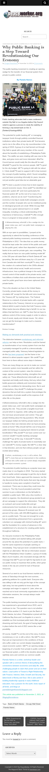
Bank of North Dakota (16, 704)
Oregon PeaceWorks (11, 63)
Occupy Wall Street (33, 704)
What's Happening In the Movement (27, 44)
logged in (16, 739)
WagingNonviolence (10, 697)
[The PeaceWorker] (24, 13)
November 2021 (8, 44)
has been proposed (16, 354)
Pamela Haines (8, 707)
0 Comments (38, 63)
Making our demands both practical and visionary (22, 335)
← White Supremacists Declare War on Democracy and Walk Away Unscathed (12, 721)
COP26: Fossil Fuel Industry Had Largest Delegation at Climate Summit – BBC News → (36, 721)
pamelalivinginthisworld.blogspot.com (17, 690)
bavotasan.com (35, 769)
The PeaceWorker (23, 767)
